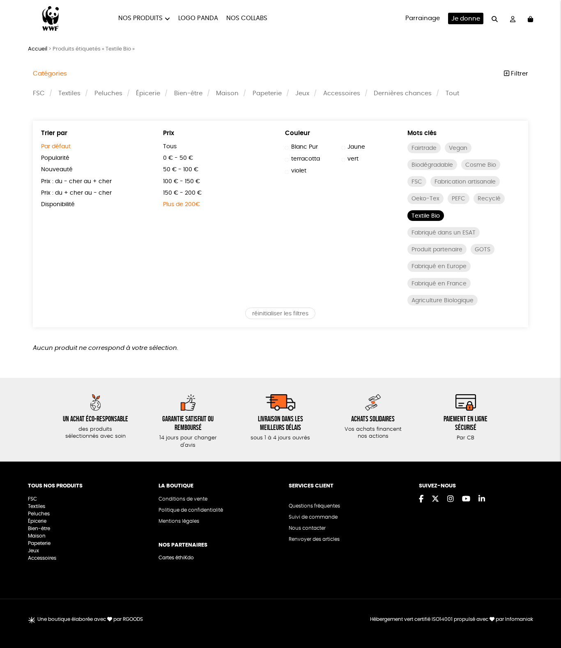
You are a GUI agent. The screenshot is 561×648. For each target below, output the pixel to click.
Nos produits (140, 18)
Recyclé (489, 199)
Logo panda (198, 18)
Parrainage (422, 18)
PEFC (458, 199)
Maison (227, 93)
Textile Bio (426, 216)
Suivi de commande (313, 517)
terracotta (305, 159)
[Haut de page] (544, 615)
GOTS (482, 250)
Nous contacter (307, 528)
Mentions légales (179, 521)
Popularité (55, 158)
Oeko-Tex (425, 199)
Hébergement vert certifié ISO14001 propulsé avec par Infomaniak (451, 619)
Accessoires (341, 93)
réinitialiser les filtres (280, 314)
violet (298, 171)
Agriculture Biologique (443, 300)
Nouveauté (57, 169)
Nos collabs (246, 18)
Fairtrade (424, 148)
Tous (170, 146)
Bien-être (188, 93)
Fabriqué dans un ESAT (444, 233)
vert (353, 159)
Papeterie (267, 93)
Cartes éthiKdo (176, 557)
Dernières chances (403, 93)
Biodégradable (432, 165)
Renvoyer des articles (314, 539)
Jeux (302, 93)
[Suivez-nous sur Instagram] (450, 499)
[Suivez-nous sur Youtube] (466, 499)
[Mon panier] (530, 18)
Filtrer (518, 74)
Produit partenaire (437, 250)
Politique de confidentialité (191, 510)
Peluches (108, 93)
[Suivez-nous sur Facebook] (421, 499)
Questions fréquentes (314, 505)
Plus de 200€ (181, 204)
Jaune (356, 147)
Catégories (50, 74)
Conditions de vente (183, 498)
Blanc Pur (304, 147)
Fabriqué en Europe (439, 266)
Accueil (37, 49)
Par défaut (56, 146)
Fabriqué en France (439, 284)
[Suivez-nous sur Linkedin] (481, 499)
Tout (452, 93)
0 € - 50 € (178, 158)
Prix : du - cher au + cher (76, 181)
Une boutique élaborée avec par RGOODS (90, 619)
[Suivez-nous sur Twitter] (435, 499)
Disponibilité (58, 204)
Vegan (458, 148)
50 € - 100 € (180, 169)
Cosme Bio (480, 165)
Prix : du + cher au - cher (76, 193)
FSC (39, 93)
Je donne (465, 19)
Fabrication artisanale (465, 182)
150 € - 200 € (182, 193)
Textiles (69, 93)
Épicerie (148, 93)
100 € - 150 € (181, 181)
